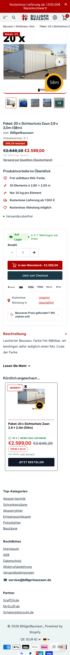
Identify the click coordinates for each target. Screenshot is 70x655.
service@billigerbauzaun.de (30, 580)
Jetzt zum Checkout (35, 275)
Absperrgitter (13, 510)
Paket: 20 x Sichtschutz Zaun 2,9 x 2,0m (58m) (28, 425)
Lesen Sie (15, 366)
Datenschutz (12, 561)
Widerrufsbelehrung (17, 567)
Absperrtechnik (14, 498)
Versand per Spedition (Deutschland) (27, 159)
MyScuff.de (11, 606)
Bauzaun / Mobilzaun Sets (19, 26)
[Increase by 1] (34, 252)
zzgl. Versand (27, 454)
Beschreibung (14, 334)
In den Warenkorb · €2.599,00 (38, 265)
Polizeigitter (12, 523)
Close (65, 4)
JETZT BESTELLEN (31, 462)
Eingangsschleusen (17, 517)
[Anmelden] (55, 17)
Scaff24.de (11, 600)
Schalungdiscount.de (18, 612)
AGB (6, 555)
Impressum (11, 549)
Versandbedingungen (18, 572)
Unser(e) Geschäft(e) (46, 300)
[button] (59, 62)
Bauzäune (10, 528)
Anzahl (12, 244)
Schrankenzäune (15, 504)
